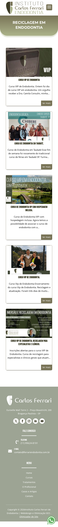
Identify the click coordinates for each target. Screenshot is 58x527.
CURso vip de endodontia (29, 80)
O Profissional (29, 486)
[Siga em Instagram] (29, 421)
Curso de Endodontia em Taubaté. (29, 143)
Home (29, 472)
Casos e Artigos (29, 491)
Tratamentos (29, 482)
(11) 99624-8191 (29, 443)
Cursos (29, 477)
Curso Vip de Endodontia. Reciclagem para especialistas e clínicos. (29, 342)
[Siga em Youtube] (42, 421)
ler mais (47, 103)
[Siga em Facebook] (22, 421)
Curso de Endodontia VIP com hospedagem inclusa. (29, 208)
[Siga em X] (16, 421)
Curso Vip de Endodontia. (29, 277)
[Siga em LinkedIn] (35, 421)
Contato (29, 496)
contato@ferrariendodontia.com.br (32, 452)
